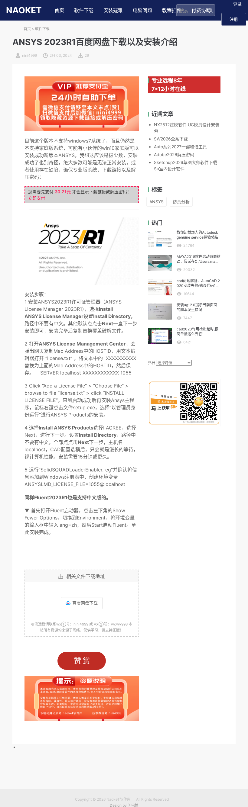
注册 (234, 19)
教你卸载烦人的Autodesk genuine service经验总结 (197, 235)
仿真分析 (181, 201)
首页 (59, 10)
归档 (151, 363)
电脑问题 (142, 10)
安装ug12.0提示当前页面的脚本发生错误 (197, 307)
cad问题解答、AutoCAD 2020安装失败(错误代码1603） (198, 283)
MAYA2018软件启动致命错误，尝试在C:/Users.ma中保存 (198, 259)
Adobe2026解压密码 (174, 154)
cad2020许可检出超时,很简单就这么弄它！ (197, 331)
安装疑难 (113, 10)
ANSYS (156, 201)
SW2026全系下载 (171, 138)
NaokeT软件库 (118, 799)
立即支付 (36, 198)
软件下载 (83, 10)
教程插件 (171, 10)
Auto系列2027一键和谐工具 (180, 146)
